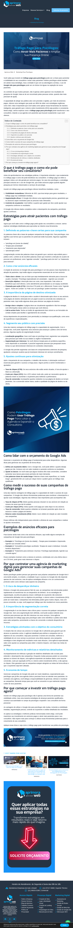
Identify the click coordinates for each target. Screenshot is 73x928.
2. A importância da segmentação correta (21, 153)
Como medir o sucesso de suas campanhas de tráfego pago (25, 142)
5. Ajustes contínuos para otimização (20, 137)
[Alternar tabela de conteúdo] (65, 120)
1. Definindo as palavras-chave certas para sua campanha (26, 128)
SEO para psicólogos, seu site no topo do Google (14, 766)
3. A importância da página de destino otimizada (23, 133)
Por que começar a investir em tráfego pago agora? (22, 162)
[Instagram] (10, 919)
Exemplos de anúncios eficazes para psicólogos (21, 144)
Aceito (64, 925)
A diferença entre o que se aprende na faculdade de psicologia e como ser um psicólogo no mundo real (36, 772)
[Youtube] (14, 919)
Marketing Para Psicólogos (37, 22)
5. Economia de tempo (15, 160)
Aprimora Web (8, 72)
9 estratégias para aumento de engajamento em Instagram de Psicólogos (58, 771)
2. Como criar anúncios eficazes (18, 130)
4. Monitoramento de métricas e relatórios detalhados (24, 158)
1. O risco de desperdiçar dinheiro (19, 151)
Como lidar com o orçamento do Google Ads (20, 139)
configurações (35, 926)
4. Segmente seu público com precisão (20, 135)
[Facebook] (5, 919)
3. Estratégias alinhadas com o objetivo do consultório (25, 155)
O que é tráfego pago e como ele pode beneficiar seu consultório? (27, 123)
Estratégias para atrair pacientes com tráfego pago (22, 126)
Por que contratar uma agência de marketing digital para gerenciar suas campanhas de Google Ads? (36, 148)
